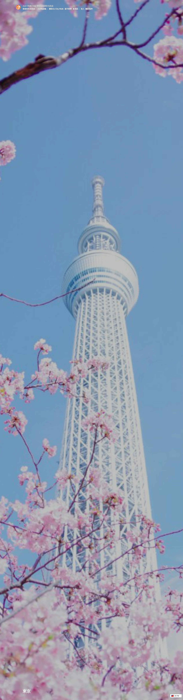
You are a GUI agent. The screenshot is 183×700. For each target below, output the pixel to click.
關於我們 (89, 9)
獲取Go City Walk (56, 9)
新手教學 (68, 9)
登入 (82, 9)
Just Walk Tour (30, 6)
